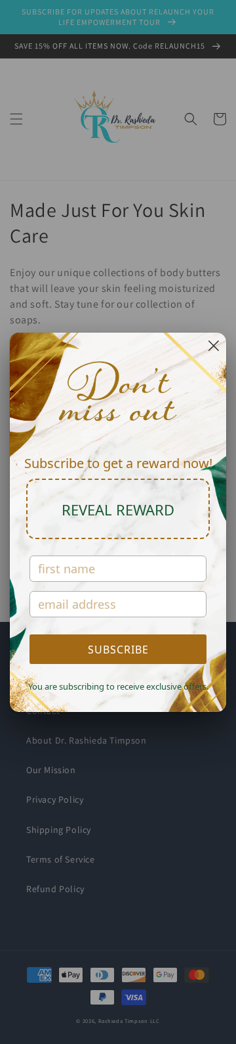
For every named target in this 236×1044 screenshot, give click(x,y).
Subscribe (118, 649)
